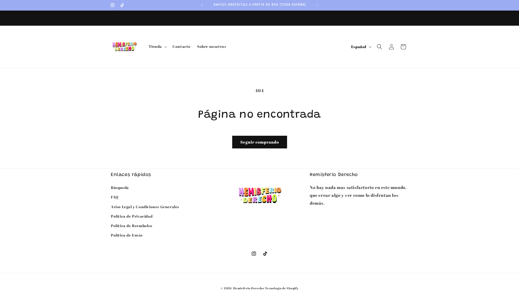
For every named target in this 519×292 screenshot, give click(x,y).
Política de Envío (126, 235)
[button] (157, 46)
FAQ (114, 197)
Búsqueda (120, 187)
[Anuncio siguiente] (317, 5)
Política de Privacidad (131, 216)
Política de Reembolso (131, 225)
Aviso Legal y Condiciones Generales (145, 206)
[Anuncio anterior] (202, 5)
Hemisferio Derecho (248, 288)
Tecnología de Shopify (282, 288)
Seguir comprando (259, 142)
